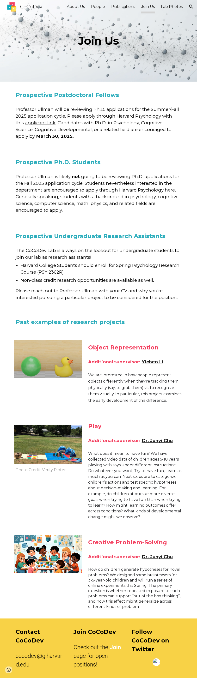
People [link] (98, 6)
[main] (98, 40)
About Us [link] (76, 6)
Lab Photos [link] (172, 6)
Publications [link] (123, 6)
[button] (191, 6)
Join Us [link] (148, 6)
